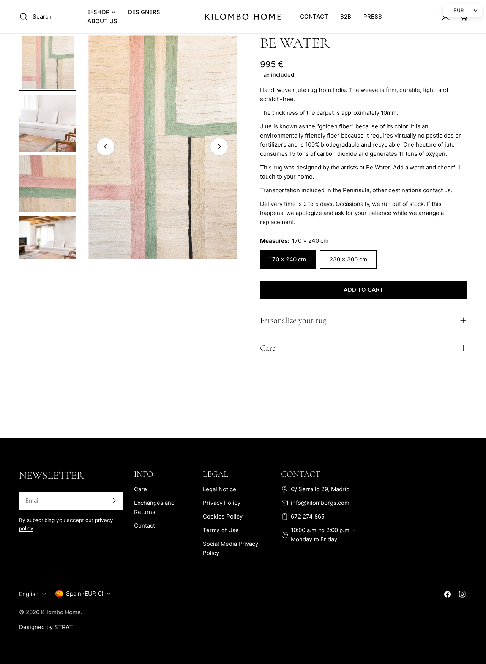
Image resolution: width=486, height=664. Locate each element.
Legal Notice (219, 489)
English (29, 594)
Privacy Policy (221, 502)
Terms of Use (221, 530)
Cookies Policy (223, 516)
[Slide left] (105, 147)
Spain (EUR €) (84, 593)
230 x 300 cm (348, 259)
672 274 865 (308, 516)
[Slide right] (219, 147)
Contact (144, 525)
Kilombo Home (61, 612)
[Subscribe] (114, 501)
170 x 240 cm (288, 259)
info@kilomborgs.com (320, 502)
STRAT (63, 627)
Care (140, 489)
